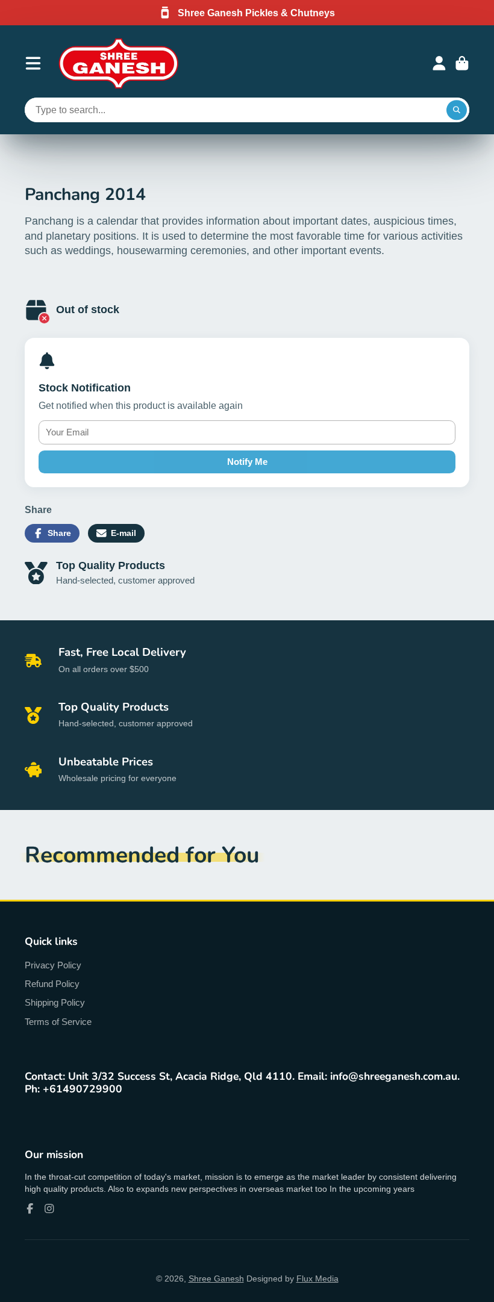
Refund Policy (52, 984)
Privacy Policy (53, 965)
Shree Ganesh (216, 1278)
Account (439, 63)
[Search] (456, 110)
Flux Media (317, 1278)
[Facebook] (30, 1208)
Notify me (247, 461)
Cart (462, 63)
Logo (118, 63)
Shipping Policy (55, 1002)
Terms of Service (58, 1022)
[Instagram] (49, 1208)
